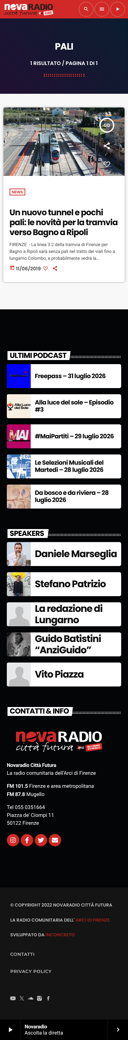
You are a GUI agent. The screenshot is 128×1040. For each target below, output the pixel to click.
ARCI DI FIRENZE (92, 920)
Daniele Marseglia (76, 554)
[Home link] (28, 9)
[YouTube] (13, 998)
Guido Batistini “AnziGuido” (68, 644)
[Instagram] (13, 840)
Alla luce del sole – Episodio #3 (74, 406)
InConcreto (60, 935)
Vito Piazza (59, 674)
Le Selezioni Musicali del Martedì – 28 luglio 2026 (69, 467)
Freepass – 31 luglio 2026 (70, 376)
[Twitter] (41, 840)
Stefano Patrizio (70, 584)
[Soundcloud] (30, 998)
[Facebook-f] (27, 840)
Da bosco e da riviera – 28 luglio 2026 (72, 497)
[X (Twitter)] (22, 998)
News (17, 192)
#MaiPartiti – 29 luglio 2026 (74, 436)
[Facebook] (48, 998)
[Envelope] (55, 840)
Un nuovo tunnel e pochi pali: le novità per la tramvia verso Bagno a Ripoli (64, 222)
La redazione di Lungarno (68, 614)
